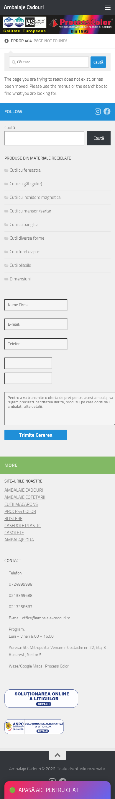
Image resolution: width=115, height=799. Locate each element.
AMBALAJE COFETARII (24, 497)
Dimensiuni (20, 279)
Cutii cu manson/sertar (30, 211)
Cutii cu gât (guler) (26, 183)
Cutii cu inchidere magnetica (35, 197)
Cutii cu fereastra (25, 170)
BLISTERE (13, 518)
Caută (9, 127)
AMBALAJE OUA (19, 540)
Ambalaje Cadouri (24, 7)
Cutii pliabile (20, 265)
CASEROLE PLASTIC (22, 525)
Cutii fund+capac (25, 251)
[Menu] (107, 7)
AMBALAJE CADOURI (23, 490)
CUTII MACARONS (21, 504)
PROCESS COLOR (20, 511)
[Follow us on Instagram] (97, 111)
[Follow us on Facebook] (107, 111)
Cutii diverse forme (27, 238)
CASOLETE (14, 532)
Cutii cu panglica (24, 224)
